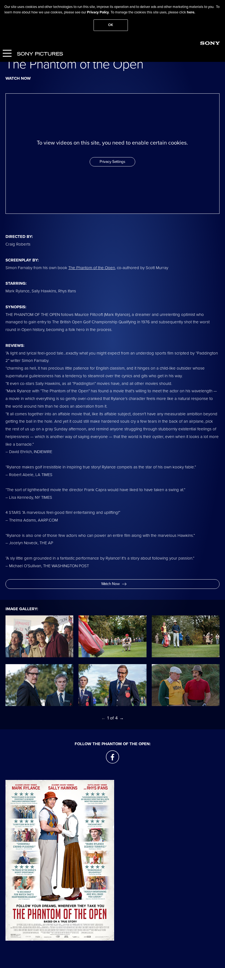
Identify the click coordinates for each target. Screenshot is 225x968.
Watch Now (110, 583)
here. (191, 12)
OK (110, 25)
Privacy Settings (112, 161)
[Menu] (7, 54)
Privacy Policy (98, 12)
